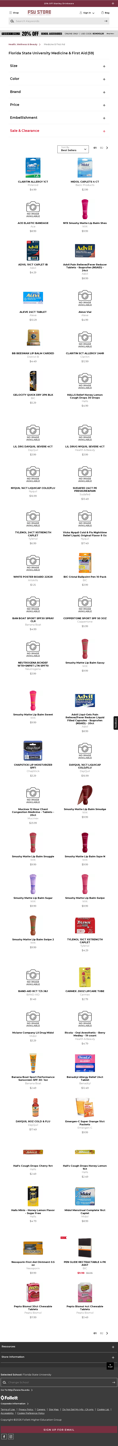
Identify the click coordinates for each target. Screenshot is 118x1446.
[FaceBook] (4, 1437)
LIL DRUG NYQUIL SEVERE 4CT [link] (85, 446)
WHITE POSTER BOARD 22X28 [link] (33, 576)
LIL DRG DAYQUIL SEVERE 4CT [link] (33, 446)
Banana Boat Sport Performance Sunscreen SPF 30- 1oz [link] (33, 1078)
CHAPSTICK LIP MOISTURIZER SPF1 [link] (33, 766)
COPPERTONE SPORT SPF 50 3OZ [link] (85, 618)
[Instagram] (11, 1437)
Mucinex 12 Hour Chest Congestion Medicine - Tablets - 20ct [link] (33, 812)
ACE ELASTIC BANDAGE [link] (33, 223)
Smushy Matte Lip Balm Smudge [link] (85, 809)
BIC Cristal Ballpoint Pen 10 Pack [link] (85, 576)
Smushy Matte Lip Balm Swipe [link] (85, 897)
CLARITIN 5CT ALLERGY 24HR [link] (85, 353)
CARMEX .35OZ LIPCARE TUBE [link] (84, 991)
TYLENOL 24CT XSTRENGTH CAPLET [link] (33, 534)
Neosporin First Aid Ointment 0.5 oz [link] (33, 1263)
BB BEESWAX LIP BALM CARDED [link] (33, 353)
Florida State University (26, 1374)
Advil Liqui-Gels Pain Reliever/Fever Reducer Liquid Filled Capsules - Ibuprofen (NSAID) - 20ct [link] (85, 719)
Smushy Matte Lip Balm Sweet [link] (33, 714)
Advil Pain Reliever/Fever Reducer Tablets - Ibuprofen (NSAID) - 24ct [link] (85, 267)
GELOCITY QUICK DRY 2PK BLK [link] (33, 394)
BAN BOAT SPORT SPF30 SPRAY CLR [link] (33, 620)
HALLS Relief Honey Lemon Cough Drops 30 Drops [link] (85, 396)
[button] (59, 3)
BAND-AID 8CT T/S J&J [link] (33, 991)
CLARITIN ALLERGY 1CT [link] (33, 181)
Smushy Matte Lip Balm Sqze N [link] (85, 856)
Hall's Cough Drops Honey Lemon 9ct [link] (85, 1167)
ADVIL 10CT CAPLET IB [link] (33, 264)
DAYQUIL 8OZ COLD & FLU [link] (33, 1121)
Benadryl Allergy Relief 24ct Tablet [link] (85, 1078)
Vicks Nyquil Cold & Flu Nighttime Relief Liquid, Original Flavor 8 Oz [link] (85, 534)
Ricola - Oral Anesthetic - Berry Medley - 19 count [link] (85, 1034)
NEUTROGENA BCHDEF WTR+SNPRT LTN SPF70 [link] (33, 664)
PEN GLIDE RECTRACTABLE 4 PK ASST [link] (85, 1263)
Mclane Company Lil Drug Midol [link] (33, 1032)
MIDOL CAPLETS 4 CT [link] (85, 181)
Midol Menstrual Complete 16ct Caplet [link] (85, 1212)
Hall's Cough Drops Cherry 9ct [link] (33, 1165)
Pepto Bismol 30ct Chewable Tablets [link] (33, 1308)
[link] (105, 12)
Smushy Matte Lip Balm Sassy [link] (84, 662)
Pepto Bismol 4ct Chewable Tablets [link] (85, 1308)
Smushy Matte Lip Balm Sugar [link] (33, 897)
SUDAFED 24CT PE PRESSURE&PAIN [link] (85, 489)
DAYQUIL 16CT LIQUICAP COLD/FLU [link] (85, 766)
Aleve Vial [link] (85, 312)
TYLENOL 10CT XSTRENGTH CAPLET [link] (85, 941)
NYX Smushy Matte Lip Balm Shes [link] (85, 223)
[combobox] (59, 1382)
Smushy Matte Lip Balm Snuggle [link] (33, 856)
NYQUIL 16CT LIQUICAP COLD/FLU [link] (33, 488)
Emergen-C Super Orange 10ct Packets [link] (85, 1123)
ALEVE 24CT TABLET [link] (33, 312)
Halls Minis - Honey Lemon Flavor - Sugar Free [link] (33, 1212)
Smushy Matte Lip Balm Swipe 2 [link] (33, 939)
